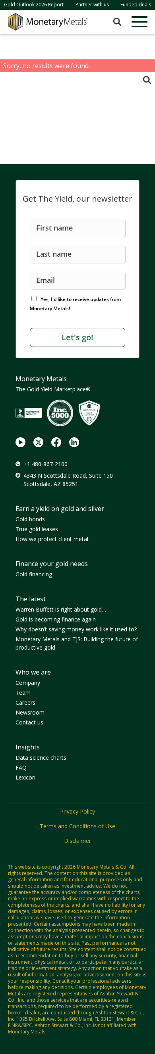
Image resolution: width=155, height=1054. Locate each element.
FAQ (21, 767)
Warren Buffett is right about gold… (60, 609)
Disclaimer (77, 840)
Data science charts (40, 757)
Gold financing (33, 574)
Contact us (29, 722)
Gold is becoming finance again (55, 619)
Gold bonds (30, 519)
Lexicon (25, 777)
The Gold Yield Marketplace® (53, 389)
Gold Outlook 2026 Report (34, 4)
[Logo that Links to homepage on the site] (47, 21)
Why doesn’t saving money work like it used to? (76, 629)
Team (23, 692)
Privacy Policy (77, 811)
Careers (25, 702)
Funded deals (135, 4)
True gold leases (36, 529)
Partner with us (92, 4)
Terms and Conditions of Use (77, 826)
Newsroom (30, 712)
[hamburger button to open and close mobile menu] (139, 21)
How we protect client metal (51, 539)
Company (27, 682)
